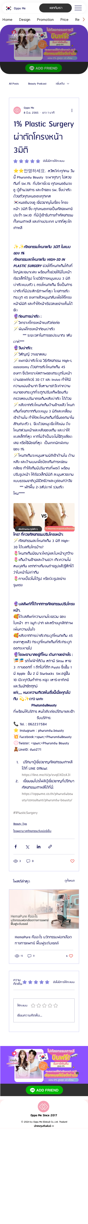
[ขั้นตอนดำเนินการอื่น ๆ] (72, 110)
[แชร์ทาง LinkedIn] (38, 846)
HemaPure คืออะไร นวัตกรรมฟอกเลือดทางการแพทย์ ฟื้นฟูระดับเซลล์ (43, 940)
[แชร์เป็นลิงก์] (50, 846)
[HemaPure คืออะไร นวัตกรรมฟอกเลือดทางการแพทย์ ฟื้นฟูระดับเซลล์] (44, 909)
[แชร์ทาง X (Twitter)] (27, 846)
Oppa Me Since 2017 (44, 1115)
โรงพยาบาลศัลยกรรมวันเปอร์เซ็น (32, 831)
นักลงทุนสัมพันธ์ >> (44, 1126)
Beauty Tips (20, 823)
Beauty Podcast (37, 84)
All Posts (14, 84)
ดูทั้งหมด (70, 880)
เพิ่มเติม (60, 84)
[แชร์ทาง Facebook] (15, 846)
